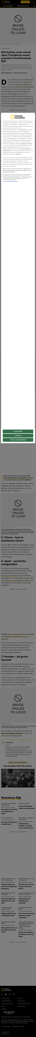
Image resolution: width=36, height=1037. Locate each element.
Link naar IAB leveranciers (10, 181)
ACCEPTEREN (18, 431)
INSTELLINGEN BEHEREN (18, 440)
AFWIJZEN (18, 435)
